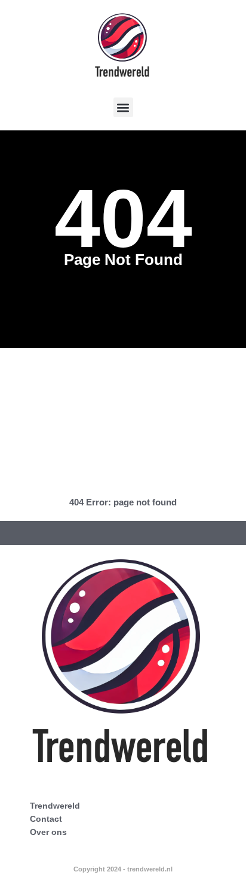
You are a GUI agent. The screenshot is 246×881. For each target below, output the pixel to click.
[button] (123, 107)
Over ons (48, 832)
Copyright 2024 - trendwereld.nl (123, 869)
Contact (46, 819)
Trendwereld (55, 805)
